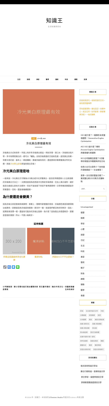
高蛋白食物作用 (85, 349)
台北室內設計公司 (92, 311)
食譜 (82, 295)
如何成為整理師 (85, 103)
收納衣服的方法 (97, 100)
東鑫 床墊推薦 (97, 324)
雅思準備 (98, 345)
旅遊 (28, 79)
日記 (82, 240)
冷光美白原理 (15, 164)
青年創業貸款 (84, 109)
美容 (38, 79)
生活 (19, 79)
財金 (82, 273)
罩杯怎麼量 (84, 341)
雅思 (90, 345)
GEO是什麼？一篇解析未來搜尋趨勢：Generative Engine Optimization (93, 138)
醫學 (47, 79)
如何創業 (94, 111)
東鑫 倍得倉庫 (99, 319)
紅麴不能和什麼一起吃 (87, 336)
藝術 (57, 79)
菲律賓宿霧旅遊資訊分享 (91, 382)
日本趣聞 (83, 319)
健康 (82, 212)
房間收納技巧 (84, 100)
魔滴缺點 (39, 257)
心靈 (82, 229)
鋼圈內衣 (83, 345)
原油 (81, 311)
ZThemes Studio (56, 397)
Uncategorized (87, 207)
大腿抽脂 (83, 315)
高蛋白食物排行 (98, 349)
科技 (66, 79)
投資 (85, 79)
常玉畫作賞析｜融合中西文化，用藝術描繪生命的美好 (56, 288)
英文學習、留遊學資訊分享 (92, 377)
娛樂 (82, 218)
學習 (82, 223)
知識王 (54, 20)
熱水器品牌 (84, 332)
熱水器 (94, 328)
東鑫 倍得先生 (84, 324)
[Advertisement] (54, 56)
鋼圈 (102, 341)
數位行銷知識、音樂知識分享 (93, 371)
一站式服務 (90, 114)
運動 (82, 284)
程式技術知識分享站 (89, 366)
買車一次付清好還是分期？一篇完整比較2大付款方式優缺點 (93, 178)
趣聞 (76, 79)
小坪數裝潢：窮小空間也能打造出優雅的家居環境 (20, 288)
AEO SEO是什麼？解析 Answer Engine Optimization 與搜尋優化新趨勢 (92, 149)
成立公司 (86, 111)
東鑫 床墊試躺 (84, 328)
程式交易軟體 (95, 332)
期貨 (90, 319)
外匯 (102, 311)
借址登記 (94, 109)
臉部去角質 (94, 341)
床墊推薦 (92, 315)
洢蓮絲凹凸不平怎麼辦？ (63, 257)
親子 (82, 268)
